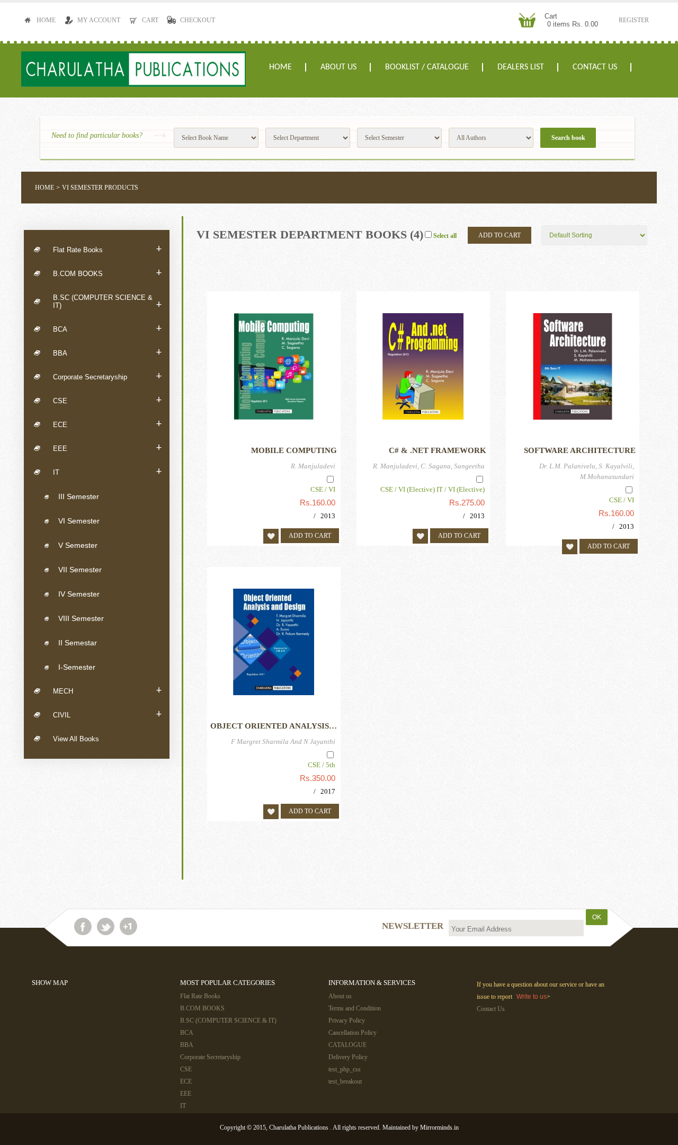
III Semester (78, 496)
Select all (445, 235)
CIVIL (107, 714)
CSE (107, 400)
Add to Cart (499, 235)
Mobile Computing (294, 450)
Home (46, 20)
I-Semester (76, 667)
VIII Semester (81, 618)
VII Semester (80, 569)
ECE (107, 424)
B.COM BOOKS (107, 273)
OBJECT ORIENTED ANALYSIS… (273, 726)
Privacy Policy (346, 1020)
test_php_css (344, 1069)
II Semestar (77, 642)
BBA (107, 353)
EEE (107, 448)
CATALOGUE (347, 1045)
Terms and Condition (354, 1008)
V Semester (77, 545)
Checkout (197, 20)
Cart (150, 20)
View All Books (76, 739)
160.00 (323, 502)
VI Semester (79, 521)
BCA (107, 329)
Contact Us (595, 67)
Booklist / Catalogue (427, 67)
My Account (98, 20)
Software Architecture (580, 450)
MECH (107, 691)
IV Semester (79, 594)
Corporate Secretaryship (107, 376)
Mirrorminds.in (439, 1127)
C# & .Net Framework (437, 450)
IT (107, 472)
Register (634, 20)
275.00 (473, 502)
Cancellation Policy (352, 1032)
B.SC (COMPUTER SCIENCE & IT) (107, 302)
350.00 (323, 778)
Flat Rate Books (107, 249)
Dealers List (520, 67)
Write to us (531, 996)
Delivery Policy (348, 1057)
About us (338, 67)
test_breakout (345, 1081)
